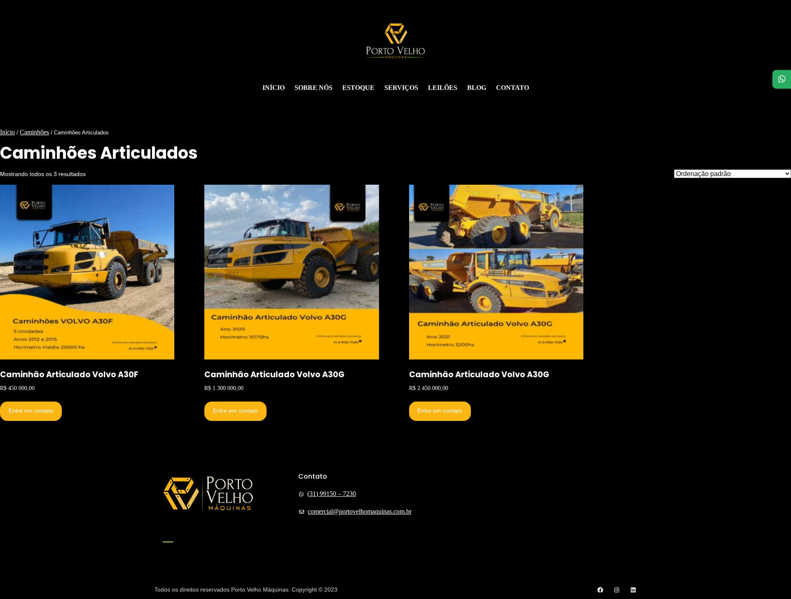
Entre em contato (31, 410)
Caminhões (34, 132)
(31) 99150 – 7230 (331, 493)
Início (7, 132)
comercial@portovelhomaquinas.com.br (360, 511)
